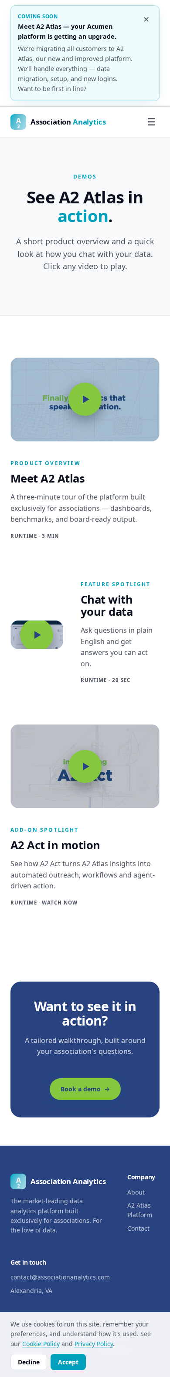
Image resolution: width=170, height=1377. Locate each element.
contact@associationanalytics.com (60, 1277)
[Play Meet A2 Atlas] (85, 399)
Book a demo (81, 1089)
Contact (138, 1228)
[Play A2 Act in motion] (85, 766)
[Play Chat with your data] (37, 635)
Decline (29, 1362)
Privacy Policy (94, 1344)
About (136, 1192)
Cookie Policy (41, 1344)
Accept (68, 1362)
